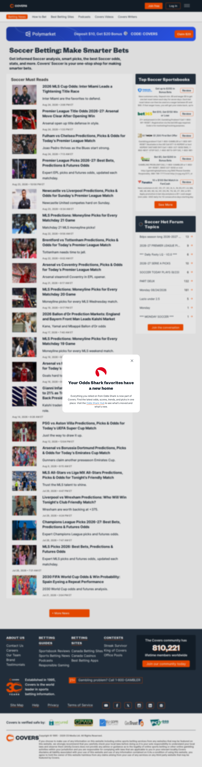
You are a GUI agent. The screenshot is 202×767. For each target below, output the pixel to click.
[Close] (132, 361)
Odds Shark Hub (95, 403)
